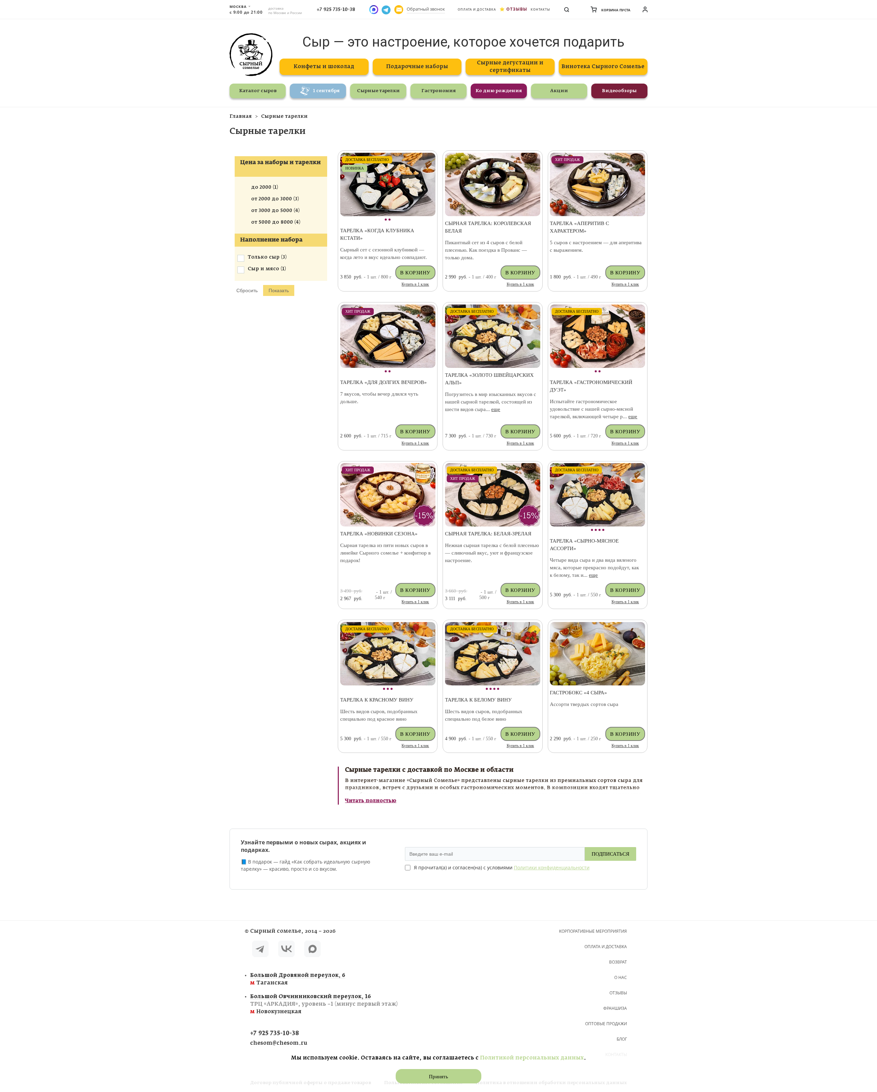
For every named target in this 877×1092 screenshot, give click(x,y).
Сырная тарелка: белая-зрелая (488, 533)
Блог (622, 1039)
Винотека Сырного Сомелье (602, 66)
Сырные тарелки (378, 91)
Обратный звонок (426, 9)
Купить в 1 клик (415, 284)
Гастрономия (438, 91)
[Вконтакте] (286, 950)
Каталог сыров (257, 91)
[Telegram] (260, 950)
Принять (438, 1076)
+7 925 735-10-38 (336, 9)
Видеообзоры (619, 91)
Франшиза (615, 1008)
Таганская (297, 979)
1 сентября (326, 91)
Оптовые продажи (606, 1024)
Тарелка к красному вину (376, 700)
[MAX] (312, 950)
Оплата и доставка (477, 9)
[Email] (398, 9)
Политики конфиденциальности (552, 867)
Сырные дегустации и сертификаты (510, 66)
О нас (620, 977)
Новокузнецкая (324, 1004)
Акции (559, 91)
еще (495, 409)
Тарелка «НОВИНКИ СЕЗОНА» (379, 533)
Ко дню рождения (498, 91)
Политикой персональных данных (532, 1057)
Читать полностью (370, 800)
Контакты (540, 9)
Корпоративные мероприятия (593, 931)
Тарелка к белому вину (478, 700)
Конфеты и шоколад (324, 66)
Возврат (618, 962)
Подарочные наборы (417, 66)
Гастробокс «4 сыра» (578, 692)
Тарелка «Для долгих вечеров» (383, 382)
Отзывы (516, 9)
